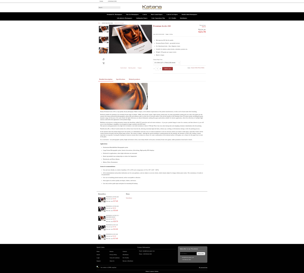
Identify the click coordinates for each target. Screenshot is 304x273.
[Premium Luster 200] (101, 199)
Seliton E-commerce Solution (152, 271)
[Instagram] (205, 1)
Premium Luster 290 (112, 206)
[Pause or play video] (124, 96)
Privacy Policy (113, 254)
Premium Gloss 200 (112, 234)
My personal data (203, 267)
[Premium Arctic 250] (130, 39)
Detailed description (105, 79)
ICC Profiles (172, 18)
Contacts (125, 251)
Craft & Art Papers (172, 14)
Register (99, 261)
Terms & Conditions (115, 257)
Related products (134, 79)
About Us (112, 261)
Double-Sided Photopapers (189, 14)
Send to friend (123, 67)
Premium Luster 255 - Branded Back (112, 216)
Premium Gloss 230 (112, 225)
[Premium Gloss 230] (101, 227)
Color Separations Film (158, 18)
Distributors (183, 18)
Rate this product (132, 67)
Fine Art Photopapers (132, 14)
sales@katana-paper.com (149, 251)
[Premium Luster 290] (101, 209)
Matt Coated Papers (157, 14)
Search (98, 254)
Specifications (120, 79)
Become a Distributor (128, 261)
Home (99, 23)
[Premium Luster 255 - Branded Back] (101, 218)
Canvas (145, 14)
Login (98, 257)
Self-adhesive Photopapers (124, 18)
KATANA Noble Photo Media (107, 23)
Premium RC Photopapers (114, 14)
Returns (111, 251)
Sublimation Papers (141, 18)
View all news (129, 198)
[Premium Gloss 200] (101, 237)
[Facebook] (202, 1)
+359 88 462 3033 (112, 1)
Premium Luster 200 (112, 196)
